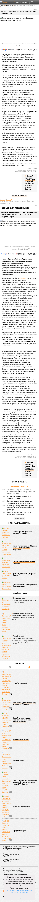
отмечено (22, 278)
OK (19, 898)
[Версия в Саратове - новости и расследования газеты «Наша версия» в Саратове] (6, 3)
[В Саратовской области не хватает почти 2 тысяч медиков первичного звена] (6, 622)
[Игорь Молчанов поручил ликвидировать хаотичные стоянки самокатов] (6, 720)
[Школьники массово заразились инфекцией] (6, 562)
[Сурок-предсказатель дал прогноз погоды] (6, 574)
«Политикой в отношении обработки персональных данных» (19, 891)
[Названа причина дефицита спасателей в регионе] (6, 532)
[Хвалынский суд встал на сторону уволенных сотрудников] (6, 703)
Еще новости (19, 518)
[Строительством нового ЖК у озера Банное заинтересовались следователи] (6, 547)
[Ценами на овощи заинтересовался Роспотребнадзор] (6, 585)
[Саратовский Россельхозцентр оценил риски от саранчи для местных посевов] (6, 760)
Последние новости (19, 486)
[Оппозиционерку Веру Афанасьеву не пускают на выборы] (6, 603)
